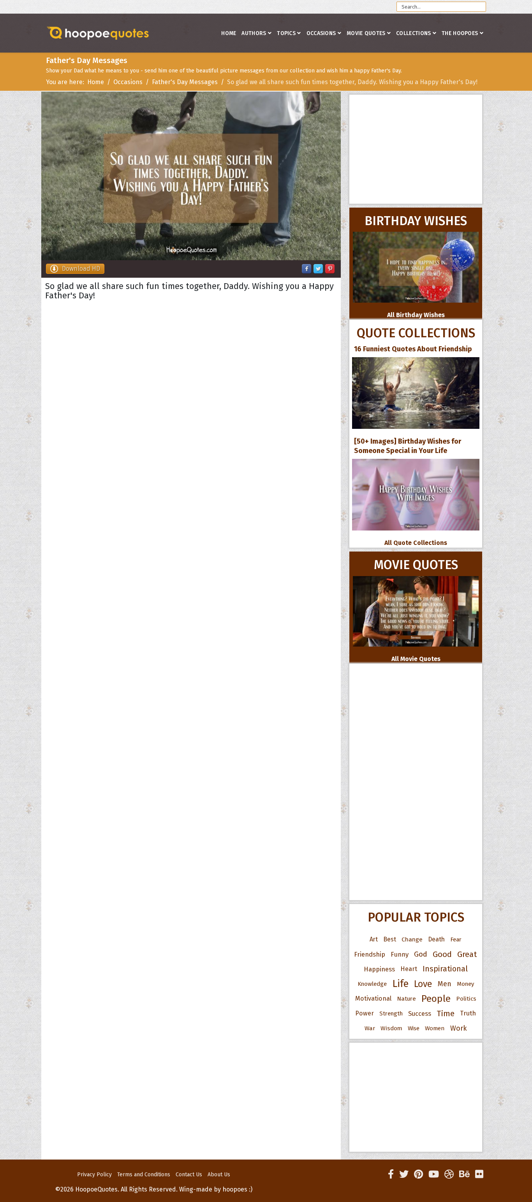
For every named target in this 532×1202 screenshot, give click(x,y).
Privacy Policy (94, 1174)
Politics (466, 998)
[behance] (464, 1174)
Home (228, 33)
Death (436, 939)
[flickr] (479, 1174)
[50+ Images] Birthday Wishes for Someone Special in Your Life (407, 446)
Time (445, 1013)
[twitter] (404, 1174)
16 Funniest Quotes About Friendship (413, 349)
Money (465, 983)
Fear (456, 939)
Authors (253, 33)
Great (467, 954)
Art (374, 939)
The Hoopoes (460, 33)
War (370, 1028)
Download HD (81, 268)
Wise (413, 1028)
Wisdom (391, 1028)
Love (423, 983)
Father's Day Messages (185, 82)
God (420, 954)
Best (389, 939)
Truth (468, 1013)
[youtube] (433, 1174)
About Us (219, 1174)
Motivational (373, 998)
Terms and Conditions (143, 1174)
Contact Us (189, 1174)
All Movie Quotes (415, 659)
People (436, 999)
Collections (413, 33)
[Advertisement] (415, 149)
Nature (406, 998)
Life (400, 984)
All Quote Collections (415, 542)
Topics (286, 33)
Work (458, 1028)
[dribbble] (449, 1174)
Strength (391, 1013)
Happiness (379, 969)
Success (419, 1013)
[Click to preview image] (191, 176)
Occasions (321, 33)
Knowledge (372, 983)
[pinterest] (418, 1174)
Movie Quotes (366, 33)
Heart (408, 969)
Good (442, 954)
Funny (400, 954)
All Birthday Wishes (416, 315)
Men (444, 984)
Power (364, 1013)
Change (412, 939)
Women (435, 1028)
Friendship (369, 954)
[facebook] (391, 1174)
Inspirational (445, 968)
